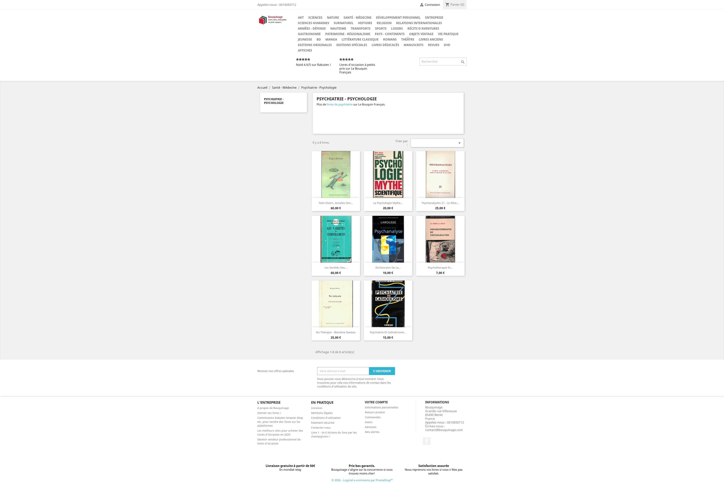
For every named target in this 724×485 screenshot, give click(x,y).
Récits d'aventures (423, 28)
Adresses (370, 427)
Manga (331, 39)
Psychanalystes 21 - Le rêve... (440, 203)
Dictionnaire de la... (388, 267)
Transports (360, 28)
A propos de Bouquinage (273, 408)
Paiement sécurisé (322, 422)
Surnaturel (344, 23)
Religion (384, 23)
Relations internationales (419, 23)
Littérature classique (360, 39)
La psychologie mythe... (388, 203)
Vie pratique (448, 34)
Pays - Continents (390, 34)
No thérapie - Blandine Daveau (336, 332)
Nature (333, 17)
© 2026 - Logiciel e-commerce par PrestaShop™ (362, 480)
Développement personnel (398, 17)
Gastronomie (309, 34)
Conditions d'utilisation (326, 418)
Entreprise (434, 17)
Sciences (315, 17)
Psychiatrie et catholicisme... (388, 332)
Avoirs (369, 422)
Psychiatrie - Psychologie (274, 101)
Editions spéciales (351, 45)
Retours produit (375, 412)
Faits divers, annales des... (336, 203)
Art (301, 17)
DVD (447, 45)
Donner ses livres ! (269, 413)
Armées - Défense (312, 28)
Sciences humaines (313, 23)
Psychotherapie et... (440, 267)
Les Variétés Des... (335, 267)
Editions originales (315, 45)
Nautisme (338, 28)
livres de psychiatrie (340, 104)
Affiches (305, 50)
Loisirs (397, 28)
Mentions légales (322, 413)
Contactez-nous (321, 427)
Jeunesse (305, 39)
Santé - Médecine (357, 17)
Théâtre (407, 39)
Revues (433, 45)
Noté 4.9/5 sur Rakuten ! (313, 65)
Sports (381, 28)
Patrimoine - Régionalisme (347, 34)
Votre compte (376, 402)
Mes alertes (372, 432)
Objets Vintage (421, 34)
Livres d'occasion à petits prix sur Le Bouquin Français (357, 68)
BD (319, 39)
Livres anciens (431, 39)
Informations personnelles (381, 407)
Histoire (365, 23)
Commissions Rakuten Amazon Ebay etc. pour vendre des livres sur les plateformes (280, 421)
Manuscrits (413, 45)
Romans (390, 39)
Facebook (426, 441)
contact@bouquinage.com (444, 430)
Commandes (373, 417)
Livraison (316, 408)
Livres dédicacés (385, 45)
